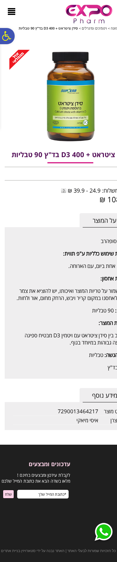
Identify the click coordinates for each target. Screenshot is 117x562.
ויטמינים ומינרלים (94, 28)
